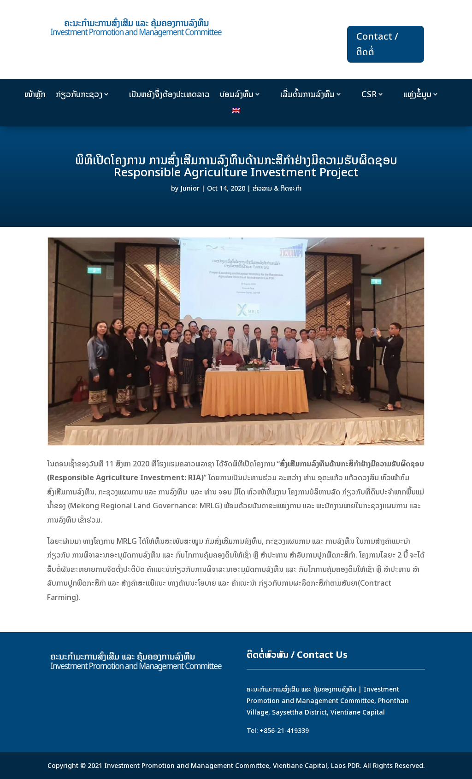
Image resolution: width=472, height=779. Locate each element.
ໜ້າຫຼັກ (35, 94)
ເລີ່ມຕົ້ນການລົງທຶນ (307, 94)
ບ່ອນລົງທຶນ (237, 94)
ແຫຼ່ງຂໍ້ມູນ (417, 94)
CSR (369, 94)
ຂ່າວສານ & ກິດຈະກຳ (277, 188)
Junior (190, 188)
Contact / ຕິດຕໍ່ (377, 44)
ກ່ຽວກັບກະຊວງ (79, 94)
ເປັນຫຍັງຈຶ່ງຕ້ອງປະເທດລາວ (169, 94)
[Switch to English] (236, 112)
